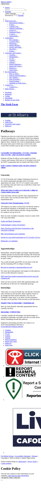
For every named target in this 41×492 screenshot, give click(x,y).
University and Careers (12, 124)
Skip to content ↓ (6, 2)
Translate (21, 15)
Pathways (8, 126)
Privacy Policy (32, 461)
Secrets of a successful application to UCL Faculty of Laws (20, 237)
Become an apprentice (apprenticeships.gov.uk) (16, 267)
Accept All (5, 477)
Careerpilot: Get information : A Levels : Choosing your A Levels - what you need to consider (19, 154)
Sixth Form (9, 122)
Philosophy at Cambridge (9, 241)
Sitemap (34, 456)
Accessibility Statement (22, 456)
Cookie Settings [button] (6, 463)
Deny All (16, 477)
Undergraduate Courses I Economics (13, 225)
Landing (8, 120)
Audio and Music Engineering (11, 221)
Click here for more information (18, 475)
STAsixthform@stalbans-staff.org (12, 326)
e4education (22, 461)
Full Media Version (7, 456)
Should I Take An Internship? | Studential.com (17, 303)
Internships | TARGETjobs (10, 312)
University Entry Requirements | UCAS (15, 203)
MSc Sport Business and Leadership (13, 234)
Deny (11, 477)
